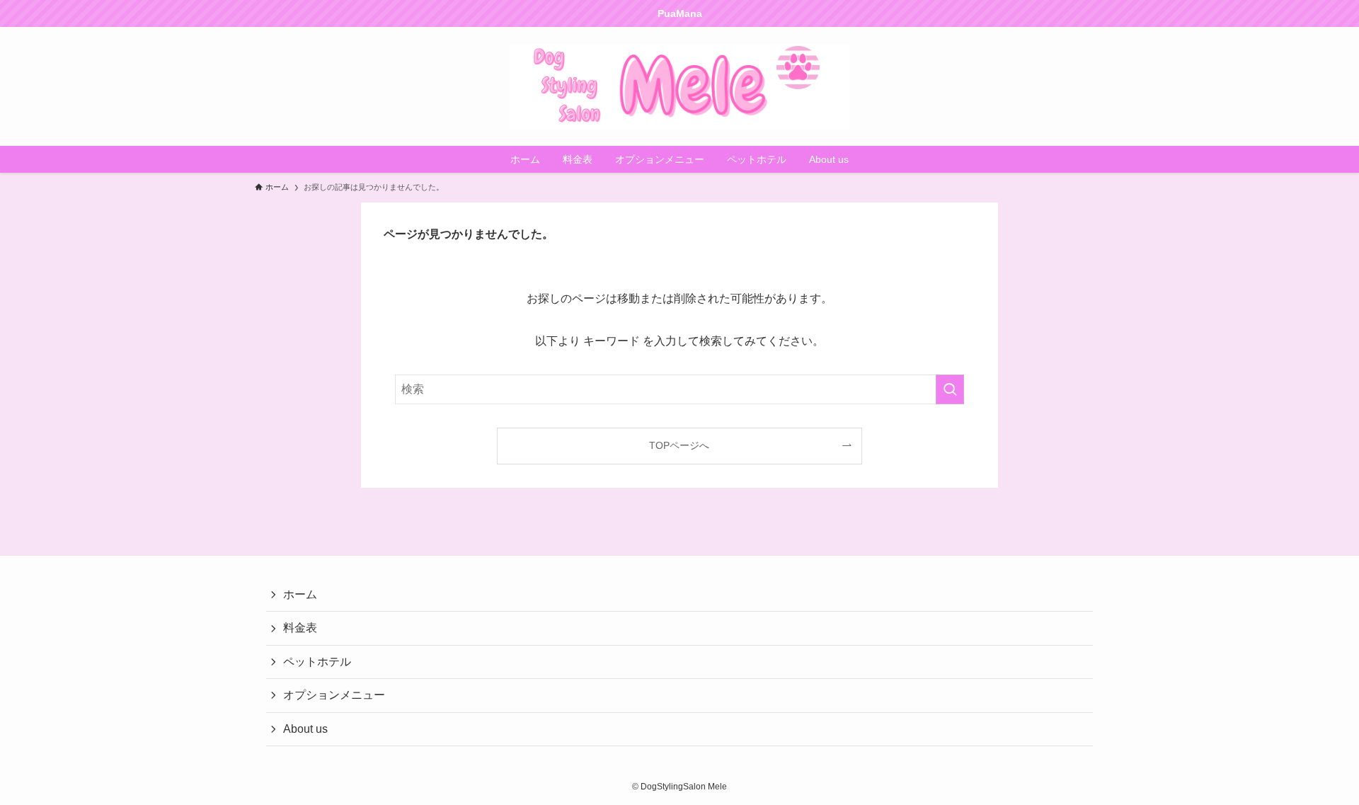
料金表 (300, 628)
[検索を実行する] (950, 389)
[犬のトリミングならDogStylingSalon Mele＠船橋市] (679, 86)
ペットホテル (317, 662)
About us (305, 729)
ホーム (300, 594)
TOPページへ (679, 445)
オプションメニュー (334, 695)
